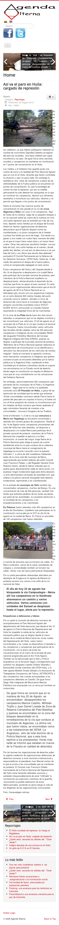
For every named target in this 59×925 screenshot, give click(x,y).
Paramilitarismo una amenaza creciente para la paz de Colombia (31, 895)
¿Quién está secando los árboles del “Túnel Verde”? (30, 872)
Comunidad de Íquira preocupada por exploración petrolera (27, 884)
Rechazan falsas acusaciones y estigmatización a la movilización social (29, 878)
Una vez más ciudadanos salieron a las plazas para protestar (28, 866)
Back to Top (50, 918)
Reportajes (20, 99)
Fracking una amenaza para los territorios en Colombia (30, 890)
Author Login (9, 912)
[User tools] (51, 97)
